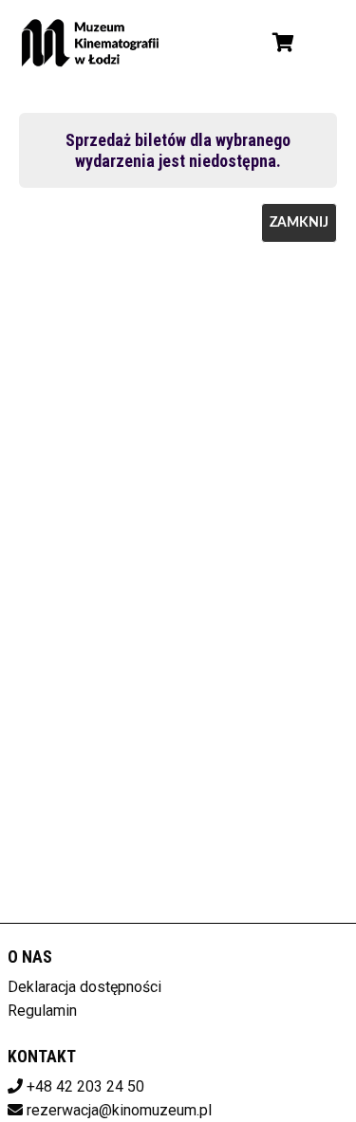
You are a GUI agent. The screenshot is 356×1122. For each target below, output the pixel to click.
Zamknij (299, 223)
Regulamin (42, 1011)
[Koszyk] (280, 42)
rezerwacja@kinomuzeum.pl (119, 1110)
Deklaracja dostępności (84, 987)
